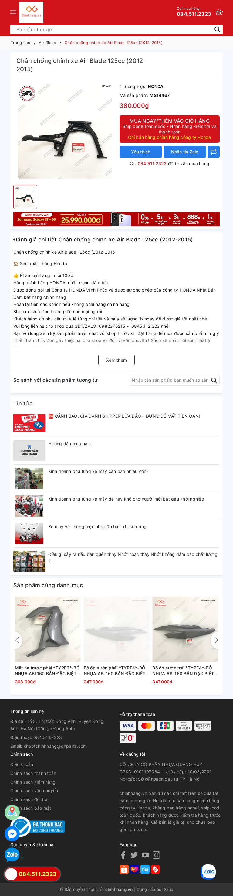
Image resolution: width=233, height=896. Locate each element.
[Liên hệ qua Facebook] (12, 833)
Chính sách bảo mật (30, 808)
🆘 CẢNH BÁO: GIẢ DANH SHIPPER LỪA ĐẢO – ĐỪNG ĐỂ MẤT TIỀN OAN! (124, 416)
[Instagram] (156, 855)
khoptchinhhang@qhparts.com (55, 746)
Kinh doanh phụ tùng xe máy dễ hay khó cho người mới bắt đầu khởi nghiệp (126, 498)
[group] (64, 131)
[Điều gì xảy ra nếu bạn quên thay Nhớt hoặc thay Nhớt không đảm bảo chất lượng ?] (29, 561)
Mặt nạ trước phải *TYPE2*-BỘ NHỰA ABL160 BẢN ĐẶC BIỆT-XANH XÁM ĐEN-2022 (47, 671)
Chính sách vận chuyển (34, 790)
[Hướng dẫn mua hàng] (29, 450)
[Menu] (13, 12)
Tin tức (22, 403)
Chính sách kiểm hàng (33, 782)
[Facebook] (123, 855)
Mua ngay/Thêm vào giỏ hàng (170, 129)
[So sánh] (214, 152)
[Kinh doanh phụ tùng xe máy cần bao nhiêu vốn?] (29, 478)
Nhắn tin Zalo (184, 151)
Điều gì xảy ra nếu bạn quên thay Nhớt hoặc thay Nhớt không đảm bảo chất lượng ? (133, 558)
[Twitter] (134, 855)
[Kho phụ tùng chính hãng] (116, 218)
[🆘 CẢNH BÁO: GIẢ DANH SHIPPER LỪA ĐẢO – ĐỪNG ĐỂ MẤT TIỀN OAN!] (29, 423)
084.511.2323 (194, 11)
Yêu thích (140, 151)
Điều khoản (21, 764)
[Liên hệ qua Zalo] (12, 855)
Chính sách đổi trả (29, 799)
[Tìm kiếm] (217, 29)
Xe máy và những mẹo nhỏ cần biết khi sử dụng (97, 526)
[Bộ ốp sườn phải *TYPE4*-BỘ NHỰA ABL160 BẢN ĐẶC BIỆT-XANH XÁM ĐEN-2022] (117, 629)
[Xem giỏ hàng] (219, 12)
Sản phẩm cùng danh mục (48, 585)
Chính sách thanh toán (33, 773)
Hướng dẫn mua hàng (70, 443)
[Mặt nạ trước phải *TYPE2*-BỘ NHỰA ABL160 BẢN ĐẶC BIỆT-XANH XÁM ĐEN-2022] (48, 629)
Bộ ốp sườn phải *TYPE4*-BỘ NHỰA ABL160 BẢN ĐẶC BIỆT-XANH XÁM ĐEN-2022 (115, 671)
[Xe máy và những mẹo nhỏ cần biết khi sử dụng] (29, 533)
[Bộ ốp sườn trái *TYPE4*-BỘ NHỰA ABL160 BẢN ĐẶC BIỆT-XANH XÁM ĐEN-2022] (185, 629)
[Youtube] (145, 855)
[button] (215, 640)
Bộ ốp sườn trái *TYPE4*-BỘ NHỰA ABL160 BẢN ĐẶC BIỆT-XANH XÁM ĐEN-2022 (183, 671)
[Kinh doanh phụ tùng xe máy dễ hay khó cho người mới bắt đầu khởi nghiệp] (29, 506)
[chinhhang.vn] (31, 12)
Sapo (169, 889)
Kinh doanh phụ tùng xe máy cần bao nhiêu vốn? (98, 471)
